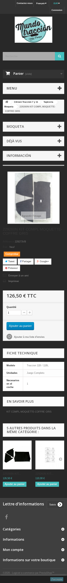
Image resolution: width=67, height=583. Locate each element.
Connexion (57, 10)
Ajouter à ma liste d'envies (28, 337)
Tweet (11, 261)
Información (19, 155)
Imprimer (13, 281)
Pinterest (12, 268)
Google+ (44, 261)
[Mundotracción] (33, 30)
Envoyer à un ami (18, 275)
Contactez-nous (25, 3)
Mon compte (13, 549)
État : (6, 247)
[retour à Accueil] (6, 102)
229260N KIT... (12, 473)
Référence (8, 241)
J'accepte (56, 579)
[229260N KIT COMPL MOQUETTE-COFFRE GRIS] (17, 455)
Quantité (11, 307)
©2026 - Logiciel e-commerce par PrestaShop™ (28, 572)
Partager (26, 261)
